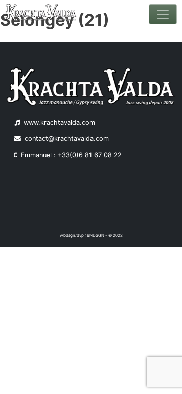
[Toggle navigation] (163, 14)
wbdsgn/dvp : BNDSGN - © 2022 (91, 235)
